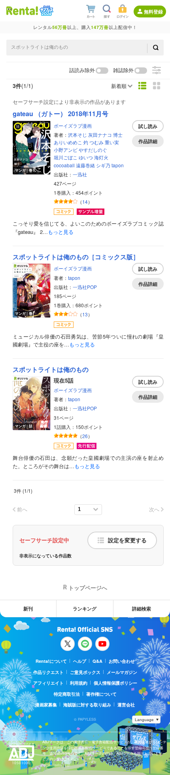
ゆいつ (86, 157)
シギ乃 (103, 165)
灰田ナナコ (100, 134)
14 (85, 201)
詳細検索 (141, 608)
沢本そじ (77, 134)
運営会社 (126, 705)
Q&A (97, 661)
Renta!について (51, 661)
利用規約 (78, 683)
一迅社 (80, 174)
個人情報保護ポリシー (115, 683)
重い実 (112, 142)
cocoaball (64, 165)
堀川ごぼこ (65, 157)
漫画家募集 (46, 705)
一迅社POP (85, 286)
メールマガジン (122, 672)
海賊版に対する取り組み (87, 705)
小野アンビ (65, 149)
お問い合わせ (122, 661)
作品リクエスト (48, 672)
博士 (118, 134)
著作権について (101, 694)
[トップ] (22, 10)
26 (85, 435)
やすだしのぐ (93, 149)
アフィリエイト (48, 683)
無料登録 (153, 11)
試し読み (147, 126)
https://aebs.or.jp (56, 764)
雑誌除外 (123, 70)
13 (85, 314)
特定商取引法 (67, 694)
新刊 (28, 608)
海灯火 (101, 157)
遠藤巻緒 (85, 165)
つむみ (96, 142)
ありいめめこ (68, 142)
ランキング (84, 608)
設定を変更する (127, 540)
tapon (117, 165)
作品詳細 (147, 141)
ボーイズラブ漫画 (73, 125)
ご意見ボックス (85, 672)
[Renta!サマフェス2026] (45, 11)
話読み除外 (82, 70)
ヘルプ (79, 661)
